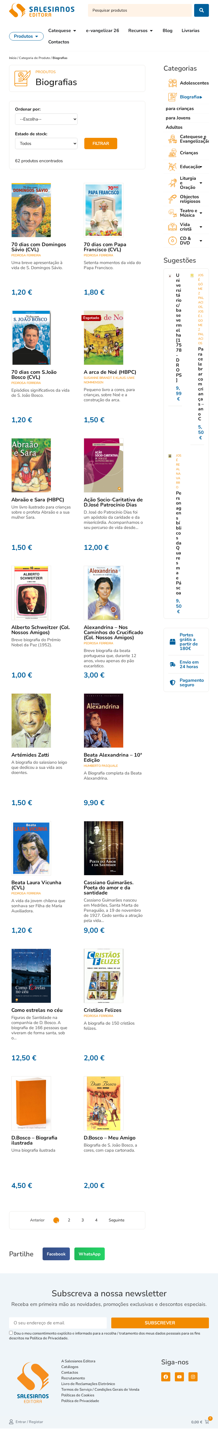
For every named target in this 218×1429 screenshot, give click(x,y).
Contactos (69, 1372)
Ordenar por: (28, 109)
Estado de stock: (31, 134)
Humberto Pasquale (101, 766)
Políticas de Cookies (77, 1395)
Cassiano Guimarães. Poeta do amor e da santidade (108, 887)
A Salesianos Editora (78, 1361)
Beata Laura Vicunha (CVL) (36, 885)
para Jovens (178, 118)
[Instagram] (193, 1376)
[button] (56, 1254)
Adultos (174, 127)
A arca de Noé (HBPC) (110, 372)
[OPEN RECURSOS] (151, 30)
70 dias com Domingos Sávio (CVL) (38, 247)
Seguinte (116, 1220)
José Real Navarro (178, 471)
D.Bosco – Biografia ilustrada (34, 1140)
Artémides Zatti (30, 755)
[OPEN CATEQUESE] (74, 30)
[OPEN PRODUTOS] (36, 36)
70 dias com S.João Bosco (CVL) (33, 375)
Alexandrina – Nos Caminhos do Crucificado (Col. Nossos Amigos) (113, 632)
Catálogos (69, 1366)
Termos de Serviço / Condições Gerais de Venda (101, 1389)
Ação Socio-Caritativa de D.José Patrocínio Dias (113, 502)
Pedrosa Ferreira (26, 255)
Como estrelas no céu (36, 1010)
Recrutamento (73, 1378)
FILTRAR (101, 143)
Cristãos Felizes (102, 1010)
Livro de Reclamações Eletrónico (88, 1383)
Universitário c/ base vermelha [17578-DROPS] (179, 327)
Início (13, 58)
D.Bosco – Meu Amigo (109, 1137)
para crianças (180, 108)
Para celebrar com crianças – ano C (201, 384)
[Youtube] (179, 1376)
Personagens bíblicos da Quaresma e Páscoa (178, 543)
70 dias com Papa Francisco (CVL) (105, 247)
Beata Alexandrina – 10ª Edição (113, 757)
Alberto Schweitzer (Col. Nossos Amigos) (40, 630)
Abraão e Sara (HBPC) (37, 499)
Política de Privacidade (80, 1400)
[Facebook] (165, 1376)
